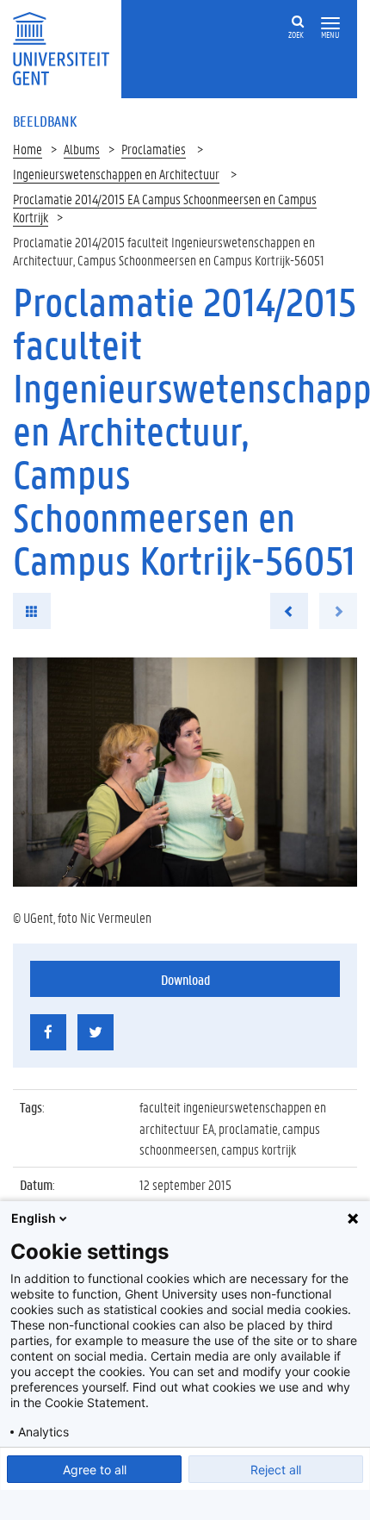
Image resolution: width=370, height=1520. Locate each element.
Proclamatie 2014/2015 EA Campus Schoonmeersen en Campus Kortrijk (165, 208)
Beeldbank (45, 120)
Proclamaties (153, 149)
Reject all (275, 1469)
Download (185, 979)
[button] (330, 23)
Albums (82, 149)
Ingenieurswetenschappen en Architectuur (116, 174)
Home (27, 149)
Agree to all (94, 1469)
